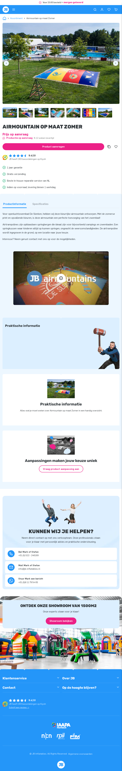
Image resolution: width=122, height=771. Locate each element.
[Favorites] (108, 9)
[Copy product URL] (108, 146)
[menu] (13, 9)
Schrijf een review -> (19, 707)
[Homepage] (6, 9)
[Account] (101, 9)
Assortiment (16, 18)
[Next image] (115, 63)
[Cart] (115, 9)
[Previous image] (6, 63)
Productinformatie (14, 204)
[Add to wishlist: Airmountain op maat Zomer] (115, 146)
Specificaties (40, 204)
